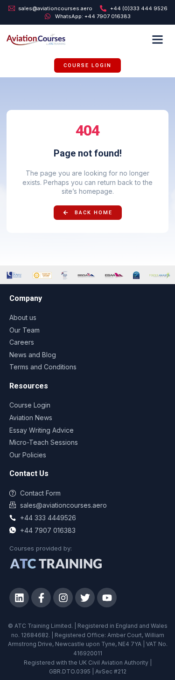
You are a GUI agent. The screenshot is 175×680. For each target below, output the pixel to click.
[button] (158, 39)
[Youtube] (107, 597)
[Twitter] (85, 597)
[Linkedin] (19, 597)
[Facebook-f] (41, 597)
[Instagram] (63, 597)
